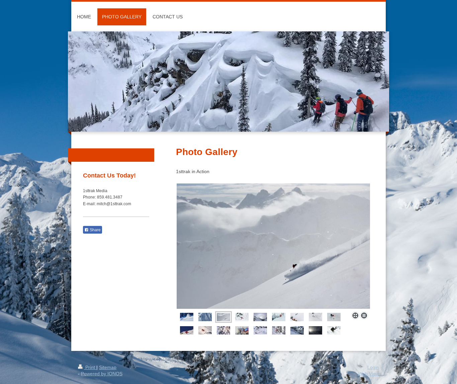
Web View (368, 373)
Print (90, 367)
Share (95, 230)
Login (373, 367)
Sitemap (107, 367)
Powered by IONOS (101, 373)
